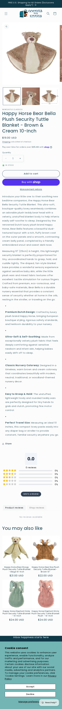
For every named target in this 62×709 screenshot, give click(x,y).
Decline (30, 694)
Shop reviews (36, 507)
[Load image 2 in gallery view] (31, 96)
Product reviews (14, 507)
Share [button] (8, 443)
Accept (30, 686)
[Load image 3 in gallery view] (50, 96)
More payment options (31, 189)
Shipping (6, 142)
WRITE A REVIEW (31, 494)
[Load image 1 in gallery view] (12, 96)
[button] (6, 13)
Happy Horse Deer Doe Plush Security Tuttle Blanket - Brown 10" (45, 569)
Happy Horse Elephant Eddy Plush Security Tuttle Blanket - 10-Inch (16, 613)
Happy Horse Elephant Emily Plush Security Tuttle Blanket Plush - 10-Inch (45, 613)
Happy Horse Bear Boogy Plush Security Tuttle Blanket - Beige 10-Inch (16, 569)
